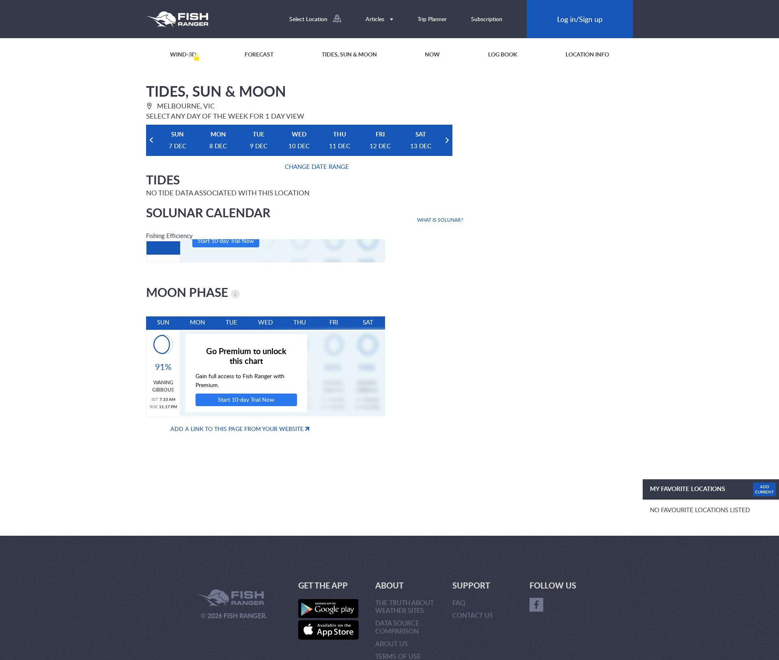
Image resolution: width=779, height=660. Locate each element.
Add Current (764, 489)
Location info (587, 54)
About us (391, 643)
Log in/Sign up (580, 19)
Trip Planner (432, 19)
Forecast (259, 54)
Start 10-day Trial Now (226, 241)
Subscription (486, 19)
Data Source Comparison (397, 627)
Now (432, 54)
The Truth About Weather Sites (404, 606)
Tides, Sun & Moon (349, 54)
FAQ (458, 602)
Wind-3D (183, 54)
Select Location (309, 19)
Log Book (502, 54)
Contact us (472, 615)
